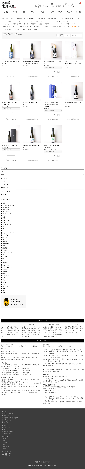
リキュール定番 (7, 252)
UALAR (5, 231)
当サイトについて (8, 413)
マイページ (6, 427)
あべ (3, 260)
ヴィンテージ (6, 209)
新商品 (4, 271)
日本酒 (15, 12)
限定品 (4, 292)
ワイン (42, 12)
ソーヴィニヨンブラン (9, 224)
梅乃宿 (4, 237)
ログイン (6, 425)
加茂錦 (4, 256)
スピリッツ (60, 12)
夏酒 (3, 288)
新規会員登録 (7, 433)
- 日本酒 (4, 438)
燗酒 (3, 273)
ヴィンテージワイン (8, 211)
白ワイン (5, 228)
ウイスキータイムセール (10, 214)
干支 (3, 218)
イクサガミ (6, 220)
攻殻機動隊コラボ (8, 205)
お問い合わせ (7, 420)
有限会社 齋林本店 (42, 462)
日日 (3, 239)
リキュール (33, 12)
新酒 (3, 277)
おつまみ (79, 12)
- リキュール (5, 442)
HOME (5, 411)
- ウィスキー (5, 446)
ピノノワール (6, 222)
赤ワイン (5, 226)
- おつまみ (5, 448)
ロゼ (3, 216)
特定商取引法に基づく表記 (11, 418)
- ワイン (4, 444)
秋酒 (3, 280)
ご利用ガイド (7, 422)
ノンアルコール (70, 12)
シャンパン (6, 275)
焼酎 (24, 12)
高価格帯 (5, 269)
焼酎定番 (5, 248)
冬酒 (3, 284)
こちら (52, 346)
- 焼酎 (3, 440)
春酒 (3, 290)
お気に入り (6, 429)
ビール (4, 282)
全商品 (6, 12)
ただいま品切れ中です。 (11, 76)
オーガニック (6, 235)
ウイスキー (51, 12)
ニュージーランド (8, 233)
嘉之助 (4, 263)
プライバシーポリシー (9, 415)
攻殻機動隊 (6, 207)
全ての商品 (5, 18)
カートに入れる (53, 76)
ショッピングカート (9, 431)
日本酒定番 (6, 243)
